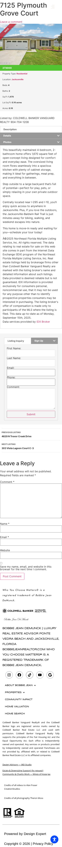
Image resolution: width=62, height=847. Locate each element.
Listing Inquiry (16, 340)
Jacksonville (17, 79)
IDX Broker (43, 321)
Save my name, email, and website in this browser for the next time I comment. (25, 568)
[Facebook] (19, 675)
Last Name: (14, 358)
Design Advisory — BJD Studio (17, 764)
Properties (13, 692)
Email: (10, 367)
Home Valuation (17, 707)
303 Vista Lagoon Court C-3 (18, 446)
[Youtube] (39, 675)
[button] (52, 6)
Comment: (13, 387)
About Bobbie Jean (19, 685)
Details (7, 135)
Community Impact (18, 699)
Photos (7, 142)
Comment (7, 482)
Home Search (15, 714)
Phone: (11, 377)
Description (10, 129)
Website (5, 550)
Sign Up (38, 340)
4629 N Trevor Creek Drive (16, 434)
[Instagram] (9, 675)
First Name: (14, 348)
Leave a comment (11, 21)
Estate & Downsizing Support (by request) (22, 770)
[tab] (31, 129)
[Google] (50, 675)
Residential (22, 73)
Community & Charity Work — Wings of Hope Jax (26, 774)
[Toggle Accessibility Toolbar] (54, 839)
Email (4, 537)
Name (4, 523)
